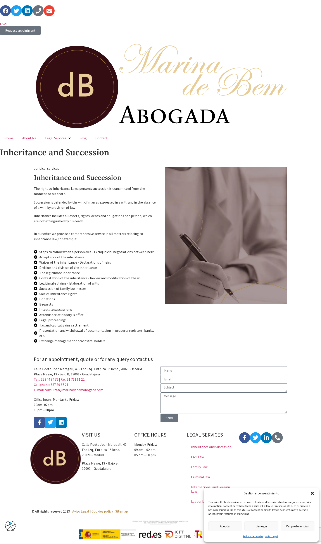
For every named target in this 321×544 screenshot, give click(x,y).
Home (9, 138)
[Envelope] (49, 10)
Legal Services (55, 138)
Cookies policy (102, 511)
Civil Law (197, 457)
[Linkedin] (27, 10)
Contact (101, 138)
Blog (83, 138)
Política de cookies (253, 536)
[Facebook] (5, 10)
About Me (29, 138)
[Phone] (38, 10)
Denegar (261, 526)
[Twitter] (16, 10)
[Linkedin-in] (266, 437)
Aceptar (225, 526)
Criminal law (200, 477)
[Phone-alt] (277, 437)
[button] (312, 493)
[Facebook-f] (244, 437)
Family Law (199, 467)
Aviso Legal (271, 536)
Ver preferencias (297, 526)
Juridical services (46, 168)
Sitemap (121, 511)
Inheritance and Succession (211, 447)
